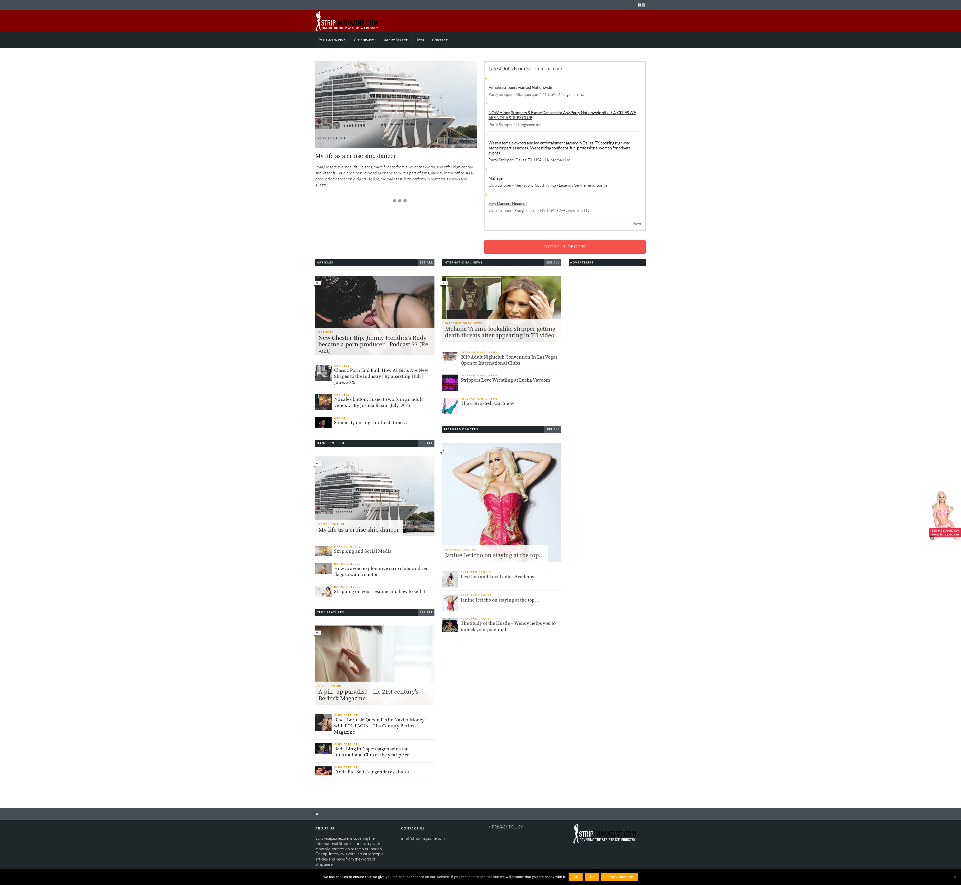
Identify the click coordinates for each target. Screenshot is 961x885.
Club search (365, 40)
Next (637, 224)
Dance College (331, 524)
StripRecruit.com (544, 68)
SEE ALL (426, 443)
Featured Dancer (460, 549)
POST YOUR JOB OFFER (565, 247)
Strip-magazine (332, 40)
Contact (440, 40)
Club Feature (330, 686)
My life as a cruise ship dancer (355, 156)
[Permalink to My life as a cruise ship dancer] (396, 104)
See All (426, 262)
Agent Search (396, 40)
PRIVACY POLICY (507, 827)
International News (463, 323)
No (592, 877)
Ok (576, 877)
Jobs (420, 40)
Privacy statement (619, 877)
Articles (326, 332)
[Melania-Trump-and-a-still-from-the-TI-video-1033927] (501, 309)
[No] (954, 876)
